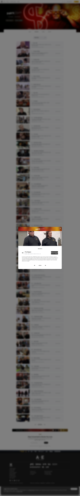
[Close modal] (60, 228)
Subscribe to (53, 253)
